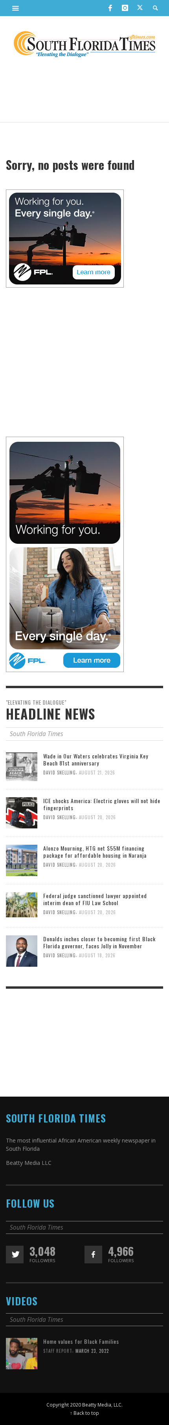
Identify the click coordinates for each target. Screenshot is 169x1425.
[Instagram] (125, 8)
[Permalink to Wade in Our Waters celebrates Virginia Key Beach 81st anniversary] (21, 766)
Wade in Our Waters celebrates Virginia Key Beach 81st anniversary (95, 759)
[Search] (16, 8)
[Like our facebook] (93, 1254)
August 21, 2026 (97, 772)
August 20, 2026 (97, 817)
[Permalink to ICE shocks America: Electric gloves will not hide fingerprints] (21, 812)
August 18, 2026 (97, 956)
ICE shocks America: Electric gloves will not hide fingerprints (101, 804)
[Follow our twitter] (15, 1254)
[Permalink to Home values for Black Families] (21, 1353)
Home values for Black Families (81, 1341)
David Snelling (59, 772)
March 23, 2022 (92, 1351)
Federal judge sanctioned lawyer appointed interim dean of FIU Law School (95, 899)
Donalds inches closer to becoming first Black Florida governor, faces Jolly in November (99, 942)
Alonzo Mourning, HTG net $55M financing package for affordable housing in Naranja (95, 851)
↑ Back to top (84, 1413)
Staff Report (57, 1351)
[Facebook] (110, 8)
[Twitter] (140, 8)
